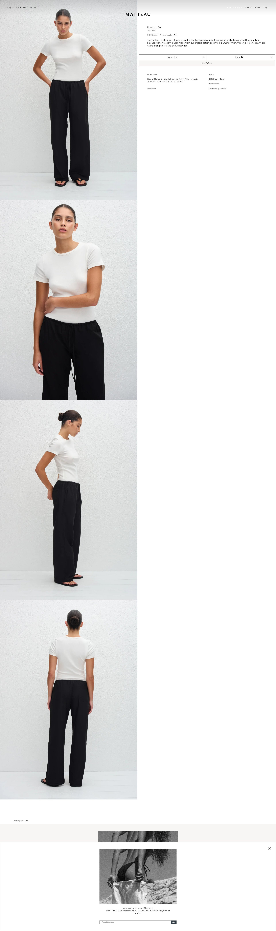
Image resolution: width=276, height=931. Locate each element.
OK (173, 922)
